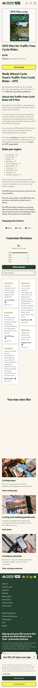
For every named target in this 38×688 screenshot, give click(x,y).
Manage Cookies (19, 678)
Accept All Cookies (19, 684)
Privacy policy (6, 599)
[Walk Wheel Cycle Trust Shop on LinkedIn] (31, 577)
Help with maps (7, 587)
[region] (19, 673)
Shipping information (13, 220)
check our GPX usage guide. (17, 143)
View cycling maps (9, 490)
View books (7, 529)
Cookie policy (6, 606)
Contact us (5, 590)
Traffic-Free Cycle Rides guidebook (18, 92)
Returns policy (6, 596)
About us (5, 583)
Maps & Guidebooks (8, 613)
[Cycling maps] (19, 467)
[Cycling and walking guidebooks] (19, 504)
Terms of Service (7, 602)
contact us (14, 137)
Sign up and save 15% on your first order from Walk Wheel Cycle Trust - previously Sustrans (19, 636)
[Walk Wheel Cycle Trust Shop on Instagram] (27, 577)
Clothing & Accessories (9, 616)
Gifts (3, 622)
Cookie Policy (7, 674)
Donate (4, 625)
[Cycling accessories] (19, 543)
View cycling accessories (12, 568)
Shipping (5, 59)
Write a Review (19, 267)
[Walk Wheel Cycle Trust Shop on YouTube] (35, 577)
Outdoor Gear (6, 619)
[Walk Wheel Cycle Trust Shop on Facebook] (23, 577)
